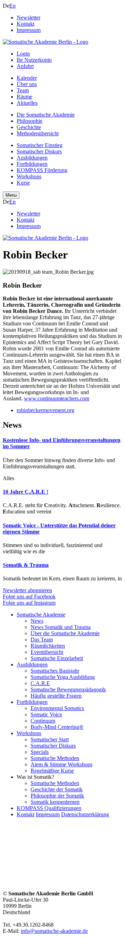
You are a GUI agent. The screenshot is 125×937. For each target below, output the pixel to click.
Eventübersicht (47, 652)
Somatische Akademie (41, 614)
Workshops (29, 176)
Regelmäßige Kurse (52, 771)
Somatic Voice (46, 714)
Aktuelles (27, 103)
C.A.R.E (40, 683)
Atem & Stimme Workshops (61, 764)
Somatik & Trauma (26, 565)
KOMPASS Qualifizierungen (49, 808)
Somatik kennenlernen (55, 802)
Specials (40, 752)
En (12, 6)
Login (23, 54)
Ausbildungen (32, 158)
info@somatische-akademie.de (54, 931)
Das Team (42, 639)
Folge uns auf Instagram (29, 603)
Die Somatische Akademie (46, 115)
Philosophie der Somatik (57, 796)
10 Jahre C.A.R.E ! (25, 492)
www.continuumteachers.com (56, 398)
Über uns (27, 84)
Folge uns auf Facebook (29, 596)
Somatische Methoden (55, 758)
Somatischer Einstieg (39, 145)
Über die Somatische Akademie (65, 633)
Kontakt (25, 24)
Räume (24, 97)
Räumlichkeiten (48, 646)
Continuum (43, 721)
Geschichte (29, 127)
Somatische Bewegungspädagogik (68, 689)
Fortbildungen (32, 164)
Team (23, 90)
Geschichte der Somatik (57, 789)
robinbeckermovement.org (45, 410)
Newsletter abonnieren (27, 590)
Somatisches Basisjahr (55, 671)
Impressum (29, 30)
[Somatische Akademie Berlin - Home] (45, 42)
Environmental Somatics (57, 708)
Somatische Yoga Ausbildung (63, 677)
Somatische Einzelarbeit (57, 658)
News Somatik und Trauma (61, 627)
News (37, 621)
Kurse (23, 183)
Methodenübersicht (38, 133)
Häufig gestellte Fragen (56, 696)
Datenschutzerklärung (85, 814)
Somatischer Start (50, 739)
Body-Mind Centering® (57, 727)
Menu (11, 195)
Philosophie (29, 121)
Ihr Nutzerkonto (34, 60)
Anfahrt (25, 66)
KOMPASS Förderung (42, 170)
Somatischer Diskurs (39, 151)
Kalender (27, 78)
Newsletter (28, 17)
